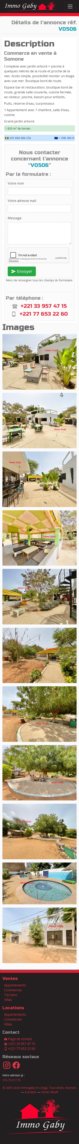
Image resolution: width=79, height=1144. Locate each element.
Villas (8, 999)
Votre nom (16, 183)
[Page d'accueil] (30, 6)
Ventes (10, 978)
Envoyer (24, 271)
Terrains (10, 995)
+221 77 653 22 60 (44, 314)
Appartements (15, 985)
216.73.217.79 (11, 1080)
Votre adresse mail (22, 200)
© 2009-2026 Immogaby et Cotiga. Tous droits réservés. (40, 1088)
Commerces (13, 990)
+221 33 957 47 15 (44, 306)
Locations (13, 1007)
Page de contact (19, 1039)
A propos (31, 1092)
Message (14, 218)
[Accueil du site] (39, 1117)
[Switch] (70, 6)
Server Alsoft (49, 1092)
